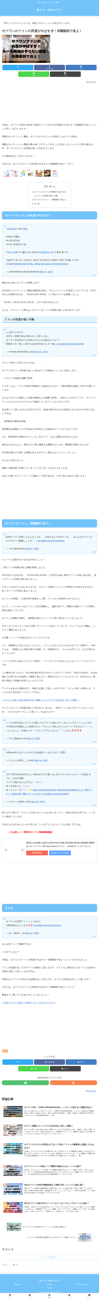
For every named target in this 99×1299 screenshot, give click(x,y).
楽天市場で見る (37, 853)
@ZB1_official (34, 264)
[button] (65, 74)
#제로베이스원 (46, 252)
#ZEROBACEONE (47, 790)
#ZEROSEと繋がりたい (22, 794)
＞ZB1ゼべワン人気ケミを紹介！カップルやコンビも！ (29, 1002)
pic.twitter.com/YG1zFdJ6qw (47, 925)
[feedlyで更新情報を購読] (25, 1082)
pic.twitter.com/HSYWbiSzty (51, 541)
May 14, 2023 (40, 760)
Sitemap (17, 1284)
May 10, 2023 (41, 352)
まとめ (37, 203)
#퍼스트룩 (12, 252)
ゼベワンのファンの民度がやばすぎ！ (50, 192)
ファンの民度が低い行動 (47, 196)
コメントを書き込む (49, 1257)
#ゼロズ (38, 794)
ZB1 (6, 1051)
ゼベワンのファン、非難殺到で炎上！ (50, 199)
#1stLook (11, 229)
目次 (46, 186)
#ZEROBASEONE (17, 264)
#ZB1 (25, 229)
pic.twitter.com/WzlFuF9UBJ (54, 264)
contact (49, 1288)
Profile (49, 1284)
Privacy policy (82, 1284)
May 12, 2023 (32, 548)
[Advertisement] (49, 102)
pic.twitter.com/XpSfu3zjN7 (56, 794)
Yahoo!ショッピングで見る (60, 853)
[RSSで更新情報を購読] (73, 1082)
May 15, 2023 (46, 271)
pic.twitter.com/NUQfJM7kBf (70, 344)
